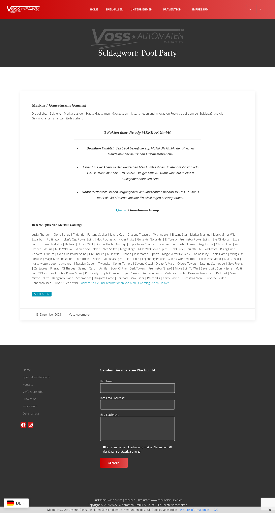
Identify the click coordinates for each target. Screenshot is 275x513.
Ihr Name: (106, 381)
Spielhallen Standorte (37, 377)
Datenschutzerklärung (122, 451)
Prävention (29, 399)
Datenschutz (31, 413)
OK (216, 510)
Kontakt (28, 384)
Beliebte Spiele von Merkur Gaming (56, 225)
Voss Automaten (80, 314)
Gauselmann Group (143, 210)
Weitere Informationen (194, 510)
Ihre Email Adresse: (112, 398)
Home (94, 9)
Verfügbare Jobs (33, 392)
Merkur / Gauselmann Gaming (59, 105)
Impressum (200, 9)
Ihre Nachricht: (109, 415)
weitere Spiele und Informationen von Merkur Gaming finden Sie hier (125, 283)
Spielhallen (114, 9)
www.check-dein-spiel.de (167, 500)
